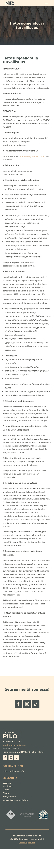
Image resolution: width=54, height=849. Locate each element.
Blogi (6, 793)
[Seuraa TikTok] (35, 704)
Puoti (6, 789)
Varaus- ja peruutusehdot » (15, 800)
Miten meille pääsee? (13, 770)
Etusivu (7, 782)
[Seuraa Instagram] (27, 704)
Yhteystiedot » (9, 796)
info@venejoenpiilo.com (14, 745)
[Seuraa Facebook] (18, 704)
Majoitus (8, 786)
